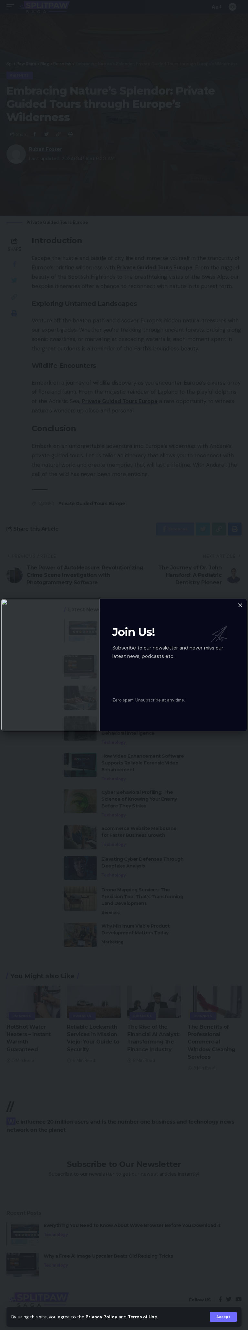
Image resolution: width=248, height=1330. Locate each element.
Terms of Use (142, 1317)
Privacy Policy (101, 1317)
